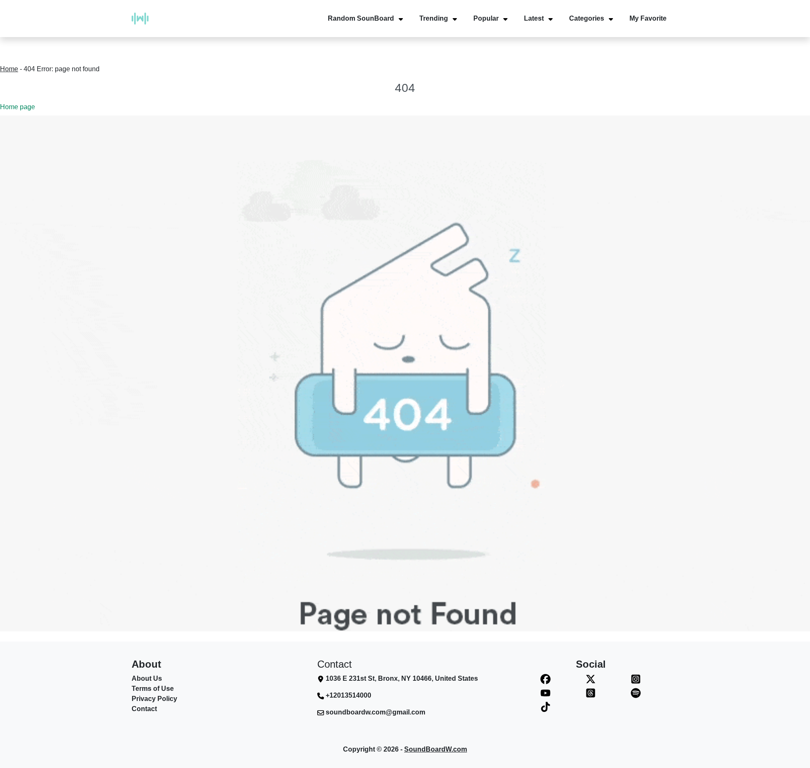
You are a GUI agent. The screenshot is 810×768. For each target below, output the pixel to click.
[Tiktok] (545, 706)
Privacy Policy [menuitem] (154, 698)
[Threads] (590, 692)
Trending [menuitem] (433, 18)
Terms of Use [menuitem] (153, 688)
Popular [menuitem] (486, 18)
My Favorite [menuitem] (648, 18)
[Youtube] (545, 692)
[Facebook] (545, 679)
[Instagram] (635, 679)
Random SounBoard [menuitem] (361, 18)
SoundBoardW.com (435, 749)
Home (9, 69)
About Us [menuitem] (147, 678)
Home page (17, 106)
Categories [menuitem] (586, 18)
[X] (590, 679)
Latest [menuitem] (534, 18)
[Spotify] (635, 692)
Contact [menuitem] (144, 708)
